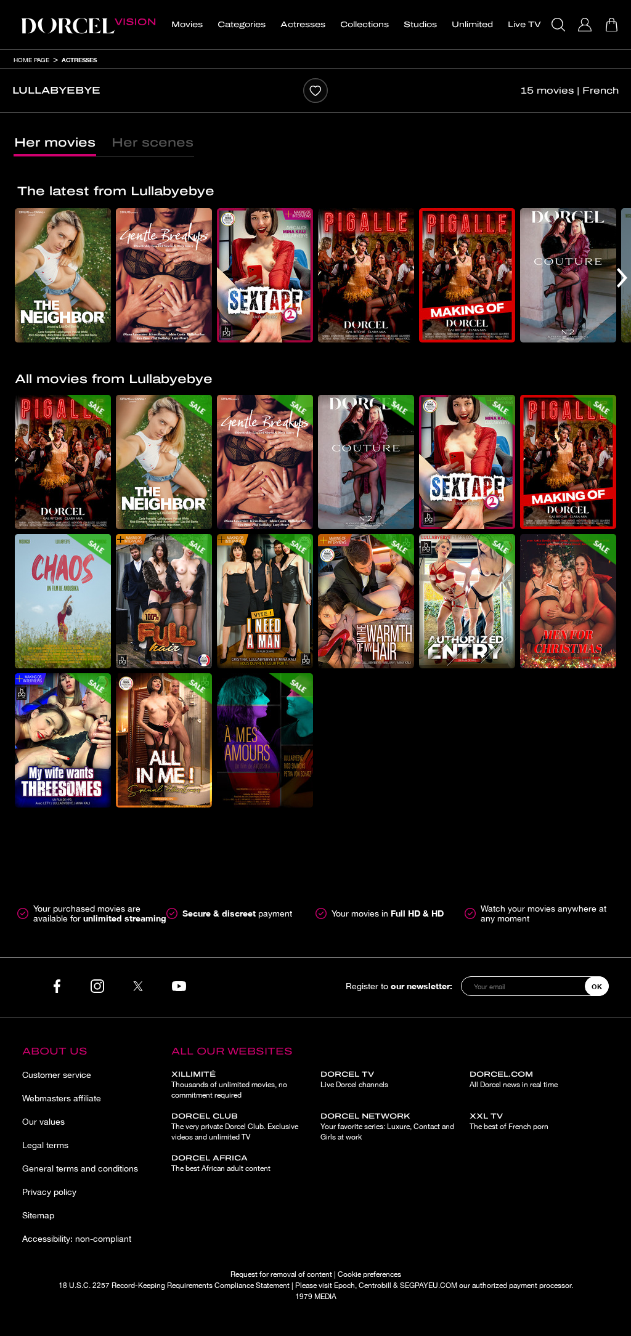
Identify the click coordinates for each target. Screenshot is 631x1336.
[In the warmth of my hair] (366, 601)
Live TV (524, 24)
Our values (43, 1122)
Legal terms (45, 1145)
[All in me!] (164, 740)
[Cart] (613, 24)
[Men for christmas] (568, 601)
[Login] (586, 24)
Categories (242, 24)
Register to (399, 986)
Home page (31, 59)
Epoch (344, 1285)
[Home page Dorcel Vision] (88, 24)
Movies (187, 24)
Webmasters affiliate (61, 1098)
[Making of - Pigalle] (467, 275)
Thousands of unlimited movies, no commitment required (229, 1084)
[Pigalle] (366, 275)
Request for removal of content (281, 1274)
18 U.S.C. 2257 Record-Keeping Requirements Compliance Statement (174, 1285)
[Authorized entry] (467, 601)
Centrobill (375, 1285)
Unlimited (472, 24)
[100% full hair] (164, 601)
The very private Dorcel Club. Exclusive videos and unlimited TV (234, 1126)
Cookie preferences (369, 1274)
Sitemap (38, 1215)
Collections (364, 24)
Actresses (302, 24)
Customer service (56, 1075)
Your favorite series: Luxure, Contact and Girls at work (387, 1126)
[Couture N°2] (568, 275)
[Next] (622, 277)
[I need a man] (265, 601)
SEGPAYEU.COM (428, 1285)
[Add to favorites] (315, 90)
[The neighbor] (63, 275)
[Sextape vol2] (265, 275)
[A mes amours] (265, 740)
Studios (420, 24)
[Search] (560, 24)
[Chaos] (63, 601)
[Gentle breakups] (164, 275)
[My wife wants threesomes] (63, 740)
